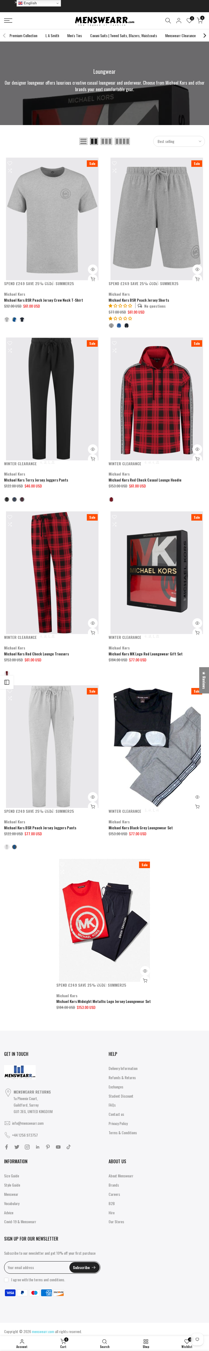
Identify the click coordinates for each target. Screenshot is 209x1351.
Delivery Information (123, 1068)
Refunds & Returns (122, 1077)
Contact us (116, 1114)
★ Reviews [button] (204, 680)
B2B (112, 1203)
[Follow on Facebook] (6, 1147)
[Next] (204, 35)
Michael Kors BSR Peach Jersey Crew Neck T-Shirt (43, 300)
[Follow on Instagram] (27, 1147)
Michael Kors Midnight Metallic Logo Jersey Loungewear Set (103, 1001)
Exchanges (116, 1086)
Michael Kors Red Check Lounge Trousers (36, 654)
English (30, 3)
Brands (114, 1185)
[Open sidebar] (7, 682)
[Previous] (4, 35)
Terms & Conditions (123, 1132)
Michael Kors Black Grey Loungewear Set (141, 827)
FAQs (112, 1105)
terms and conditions (49, 1279)
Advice (8, 1212)
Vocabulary (11, 1203)
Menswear (11, 1194)
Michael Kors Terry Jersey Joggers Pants (36, 480)
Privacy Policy (118, 1123)
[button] (120, 318)
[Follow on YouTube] (58, 1147)
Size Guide (11, 1175)
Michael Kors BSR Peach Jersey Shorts (139, 300)
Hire (112, 1212)
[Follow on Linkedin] (37, 1147)
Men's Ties (74, 35)
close (11, 2)
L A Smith (52, 35)
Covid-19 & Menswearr (20, 1221)
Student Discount (121, 1096)
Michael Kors (14, 294)
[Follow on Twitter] (16, 1147)
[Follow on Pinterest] (47, 1147)
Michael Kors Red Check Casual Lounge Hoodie (145, 480)
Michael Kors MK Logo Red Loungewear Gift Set (146, 654)
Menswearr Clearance (180, 35)
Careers (114, 1194)
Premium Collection (23, 35)
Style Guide (12, 1185)
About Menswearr (121, 1175)
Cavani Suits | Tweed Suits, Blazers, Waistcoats (123, 35)
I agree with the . (38, 1279)
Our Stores (116, 1221)
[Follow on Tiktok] (68, 1147)
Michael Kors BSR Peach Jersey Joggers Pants (40, 827)
